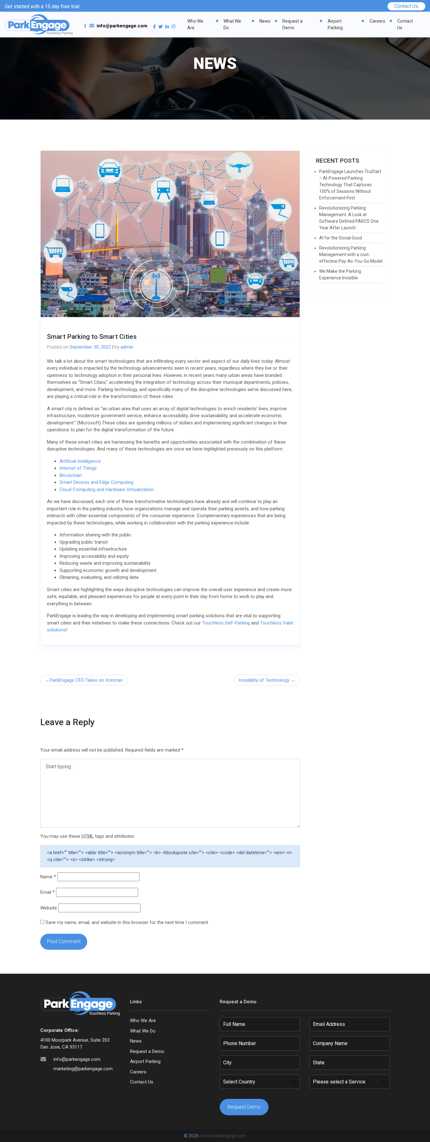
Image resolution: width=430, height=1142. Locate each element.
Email (47, 892)
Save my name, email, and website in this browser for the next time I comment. (127, 922)
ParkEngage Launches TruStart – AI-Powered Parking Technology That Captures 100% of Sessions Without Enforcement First (350, 184)
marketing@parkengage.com (83, 1069)
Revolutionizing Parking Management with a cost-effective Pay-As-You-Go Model (350, 254)
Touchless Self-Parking (226, 623)
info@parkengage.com (77, 1059)
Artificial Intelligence (80, 461)
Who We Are (195, 24)
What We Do (232, 24)
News (264, 21)
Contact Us (406, 6)
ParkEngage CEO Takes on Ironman (86, 680)
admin (127, 347)
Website (48, 908)
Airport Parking (335, 24)
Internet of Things (78, 468)
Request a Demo (292, 24)
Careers (377, 21)
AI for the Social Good (340, 237)
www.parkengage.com (223, 1135)
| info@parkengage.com (116, 26)
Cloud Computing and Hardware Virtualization (106, 489)
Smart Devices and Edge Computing (96, 482)
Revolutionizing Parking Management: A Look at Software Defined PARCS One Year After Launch (349, 217)
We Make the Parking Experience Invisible (340, 274)
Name (48, 877)
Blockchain (70, 475)
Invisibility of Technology (264, 680)
